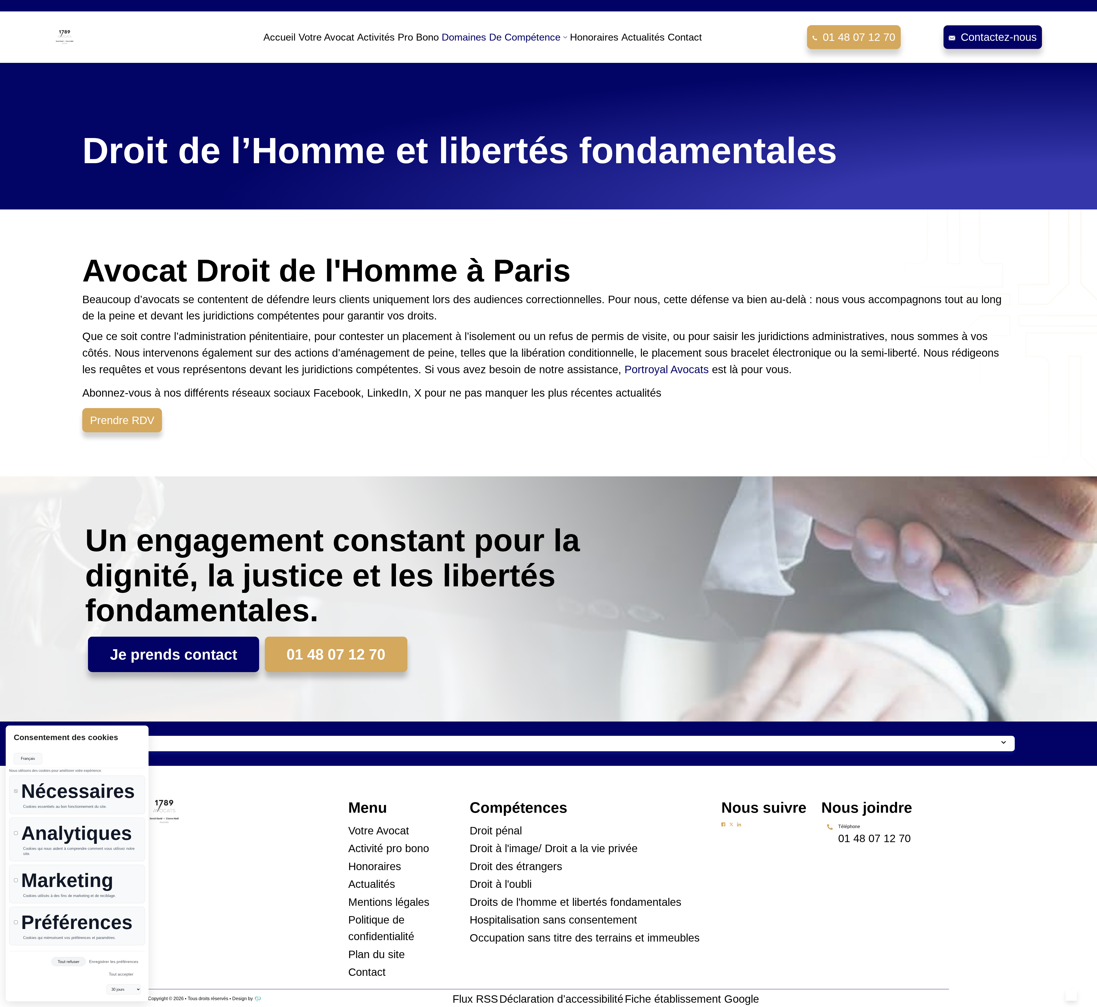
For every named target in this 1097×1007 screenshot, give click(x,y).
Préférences (77, 922)
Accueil (279, 37)
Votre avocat (326, 37)
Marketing (67, 880)
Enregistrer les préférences (113, 961)
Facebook (337, 393)
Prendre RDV (122, 420)
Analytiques (76, 833)
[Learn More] (1071, 995)
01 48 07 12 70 (859, 37)
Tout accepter (121, 974)
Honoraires (594, 37)
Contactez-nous (999, 37)
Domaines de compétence (501, 37)
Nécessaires (78, 791)
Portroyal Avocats (666, 369)
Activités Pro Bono (398, 37)
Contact (685, 37)
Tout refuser (68, 961)
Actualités (643, 37)
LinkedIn (387, 393)
